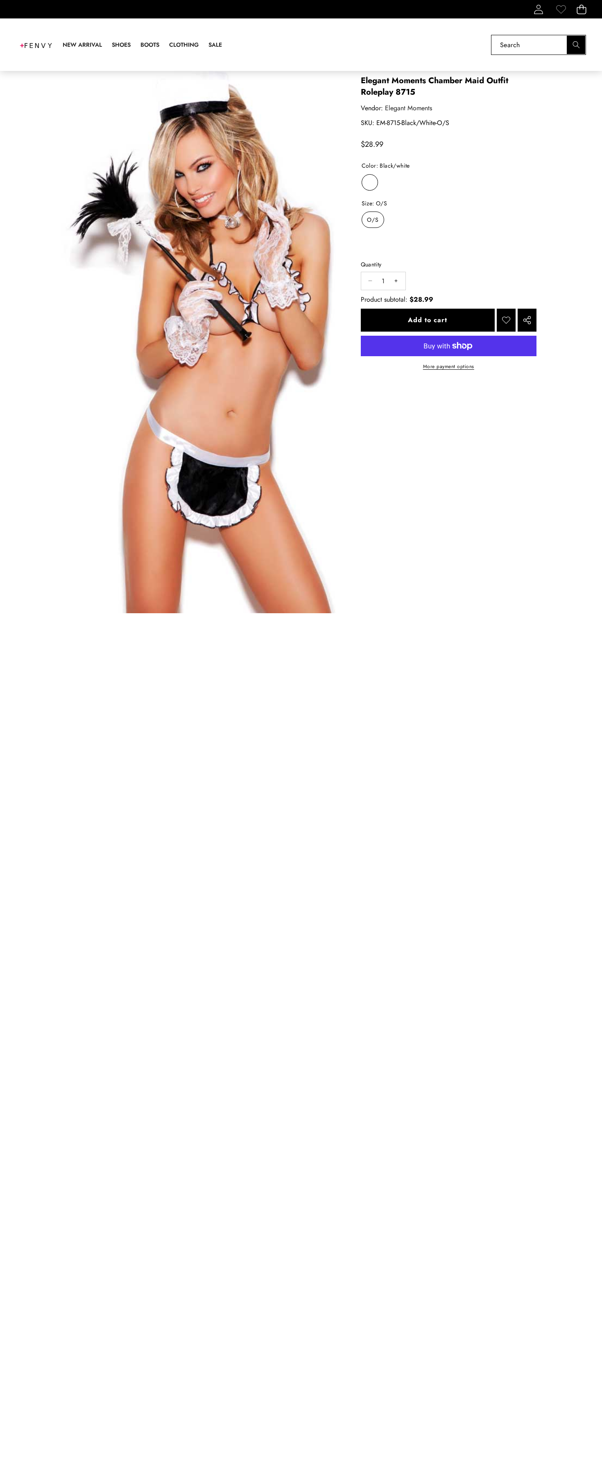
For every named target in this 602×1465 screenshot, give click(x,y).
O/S (373, 220)
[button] (581, 9)
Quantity (371, 264)
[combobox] (538, 45)
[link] (561, 9)
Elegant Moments (408, 108)
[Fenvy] (36, 44)
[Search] (576, 45)
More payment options (448, 366)
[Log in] (538, 9)
